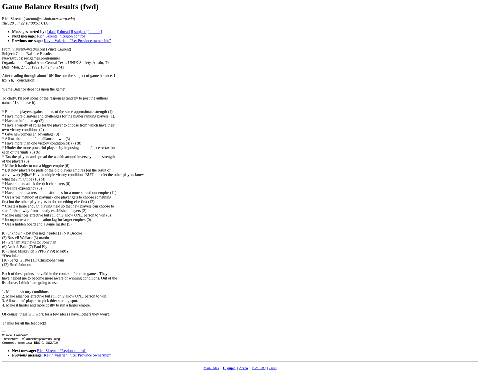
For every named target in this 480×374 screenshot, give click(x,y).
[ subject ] (80, 32)
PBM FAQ (259, 368)
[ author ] (95, 32)
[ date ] (52, 32)
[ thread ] (65, 32)
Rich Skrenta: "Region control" (61, 36)
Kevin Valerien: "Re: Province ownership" (77, 40)
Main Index (211, 368)
